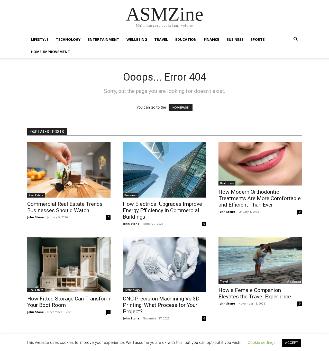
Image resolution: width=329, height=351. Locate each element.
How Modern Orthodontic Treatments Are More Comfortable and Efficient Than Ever (259, 198)
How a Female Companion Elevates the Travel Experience (254, 293)
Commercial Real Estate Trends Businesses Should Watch (65, 207)
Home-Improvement (50, 51)
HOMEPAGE (180, 107)
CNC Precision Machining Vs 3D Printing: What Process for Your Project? (161, 305)
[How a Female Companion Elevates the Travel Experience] (260, 260)
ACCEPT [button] (291, 342)
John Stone (35, 217)
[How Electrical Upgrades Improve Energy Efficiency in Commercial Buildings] (164, 170)
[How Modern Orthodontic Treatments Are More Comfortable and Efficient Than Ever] (260, 164)
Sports (258, 39)
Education (186, 39)
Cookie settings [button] (262, 342)
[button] (295, 39)
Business (234, 39)
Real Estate (36, 195)
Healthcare (227, 183)
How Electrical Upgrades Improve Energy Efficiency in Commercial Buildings (162, 210)
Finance (211, 39)
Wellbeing (136, 39)
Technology (68, 39)
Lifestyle (40, 39)
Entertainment (103, 39)
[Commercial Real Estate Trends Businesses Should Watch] (69, 170)
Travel (161, 39)
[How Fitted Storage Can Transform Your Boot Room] (69, 264)
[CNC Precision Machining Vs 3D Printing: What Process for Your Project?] (164, 264)
